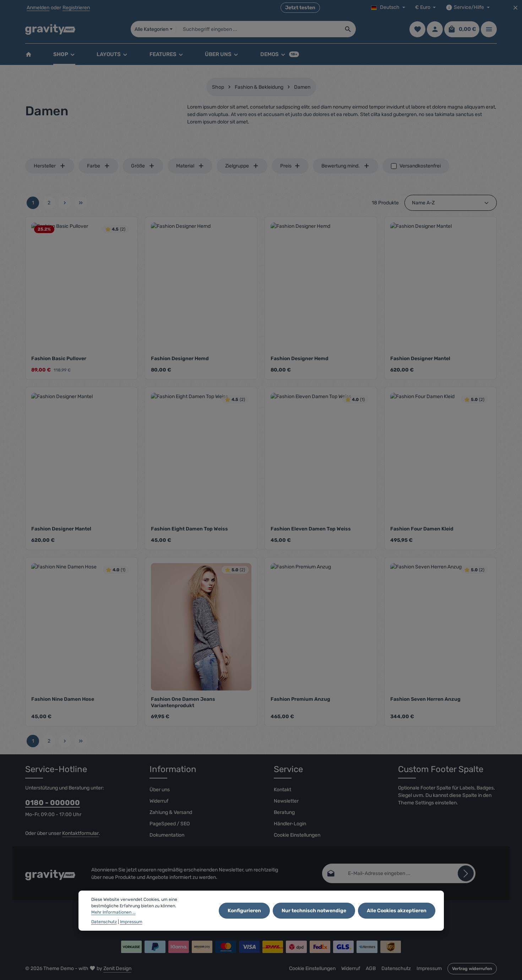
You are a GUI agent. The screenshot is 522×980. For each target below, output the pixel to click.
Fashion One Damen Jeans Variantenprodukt (183, 702)
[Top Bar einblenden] (489, 29)
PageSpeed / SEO (169, 824)
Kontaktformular (80, 833)
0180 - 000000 (52, 802)
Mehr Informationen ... (113, 912)
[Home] (29, 54)
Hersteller (45, 166)
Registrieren (76, 8)
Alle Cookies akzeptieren (396, 911)
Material (185, 166)
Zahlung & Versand (170, 812)
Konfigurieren (244, 911)
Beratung (284, 812)
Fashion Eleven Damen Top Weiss (311, 529)
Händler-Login (290, 824)
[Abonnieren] (466, 873)
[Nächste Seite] (65, 203)
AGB (371, 968)
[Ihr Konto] (435, 29)
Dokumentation (166, 835)
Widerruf (158, 801)
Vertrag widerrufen (472, 968)
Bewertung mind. (340, 166)
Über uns (159, 790)
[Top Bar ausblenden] (515, 7)
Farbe (93, 166)
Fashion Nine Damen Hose (62, 699)
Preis (286, 166)
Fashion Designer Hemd (180, 359)
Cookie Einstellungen (297, 835)
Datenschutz (396, 968)
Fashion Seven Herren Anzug (425, 699)
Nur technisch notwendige (314, 911)
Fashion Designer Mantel (420, 359)
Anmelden (38, 8)
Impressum (429, 968)
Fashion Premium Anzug (300, 699)
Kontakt (282, 790)
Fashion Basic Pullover (58, 359)
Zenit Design (117, 968)
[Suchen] (348, 29)
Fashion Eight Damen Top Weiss (189, 529)
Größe (138, 166)
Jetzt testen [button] (300, 8)
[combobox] (258, 29)
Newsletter (286, 801)
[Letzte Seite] (81, 203)
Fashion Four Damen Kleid (421, 529)
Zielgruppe (237, 166)
